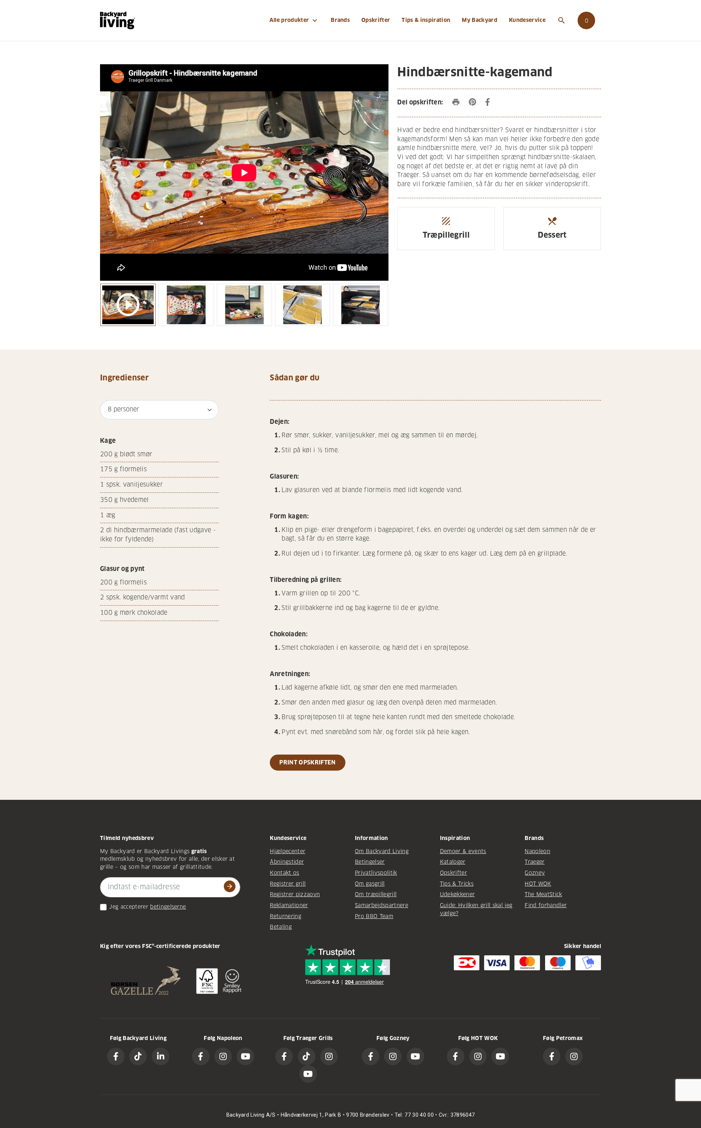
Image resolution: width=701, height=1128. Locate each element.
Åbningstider (287, 862)
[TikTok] (138, 1056)
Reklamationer (289, 905)
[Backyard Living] (117, 20)
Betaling (281, 927)
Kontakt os (284, 873)
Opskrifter (375, 20)
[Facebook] (116, 1056)
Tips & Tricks (457, 883)
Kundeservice (527, 20)
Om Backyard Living (382, 851)
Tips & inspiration (426, 20)
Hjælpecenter (287, 851)
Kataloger (453, 862)
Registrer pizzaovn (295, 894)
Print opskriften (307, 762)
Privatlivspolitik (376, 873)
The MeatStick (543, 894)
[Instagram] (223, 1056)
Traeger (534, 862)
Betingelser (370, 862)
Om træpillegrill (376, 894)
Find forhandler (546, 905)
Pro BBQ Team (374, 916)
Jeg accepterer (128, 906)
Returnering (285, 916)
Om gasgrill (370, 883)
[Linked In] (160, 1056)
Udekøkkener (457, 894)
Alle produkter (294, 20)
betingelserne (168, 906)
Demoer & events (463, 851)
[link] (586, 20)
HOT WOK (538, 883)
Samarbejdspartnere (381, 905)
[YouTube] (245, 1056)
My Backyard (479, 20)
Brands (340, 20)
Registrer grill (288, 883)
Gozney (535, 873)
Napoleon (537, 851)
